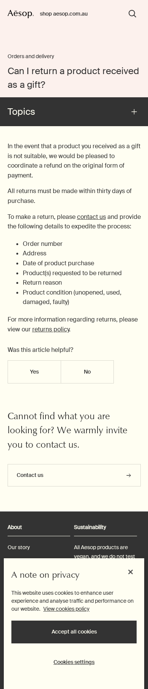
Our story (19, 547)
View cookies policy (66, 608)
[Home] (21, 14)
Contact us (30, 475)
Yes (34, 371)
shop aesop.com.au (64, 13)
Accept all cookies (74, 631)
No (87, 371)
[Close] (130, 572)
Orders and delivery (31, 56)
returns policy (50, 329)
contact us (91, 217)
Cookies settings (74, 662)
